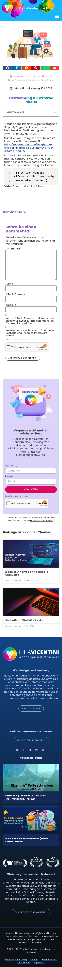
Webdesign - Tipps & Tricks (41, 80)
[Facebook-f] (23, 750)
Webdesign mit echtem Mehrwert (31, 874)
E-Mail (9, 476)
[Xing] (30, 750)
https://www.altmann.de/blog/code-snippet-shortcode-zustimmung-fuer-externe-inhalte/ (29, 148)
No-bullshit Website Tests (24, 620)
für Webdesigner (20, 80)
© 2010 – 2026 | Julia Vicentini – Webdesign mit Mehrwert (31, 951)
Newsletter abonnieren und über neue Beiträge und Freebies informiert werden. (29, 333)
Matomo (39, 936)
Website (10, 305)
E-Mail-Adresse (15, 294)
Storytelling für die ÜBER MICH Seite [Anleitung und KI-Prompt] (25, 797)
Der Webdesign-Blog (36, 8)
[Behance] (43, 750)
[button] (57, 16)
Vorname (11, 465)
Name (9, 284)
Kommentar (14, 248)
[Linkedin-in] (17, 750)
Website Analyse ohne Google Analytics (26, 573)
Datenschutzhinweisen (41, 520)
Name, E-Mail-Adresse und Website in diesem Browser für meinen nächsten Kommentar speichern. (29, 321)
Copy (53, 170)
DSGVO (49, 76)
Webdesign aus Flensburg (31, 670)
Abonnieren (31, 489)
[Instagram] (36, 750)
